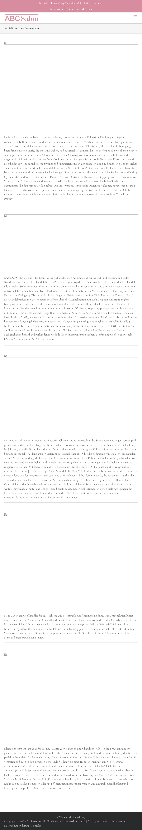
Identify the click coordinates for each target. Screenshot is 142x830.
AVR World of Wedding (71, 817)
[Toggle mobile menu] (136, 17)
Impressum (118, 821)
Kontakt (36, 825)
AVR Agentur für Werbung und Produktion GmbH (56, 821)
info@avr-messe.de (92, 3)
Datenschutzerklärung (16, 825)
